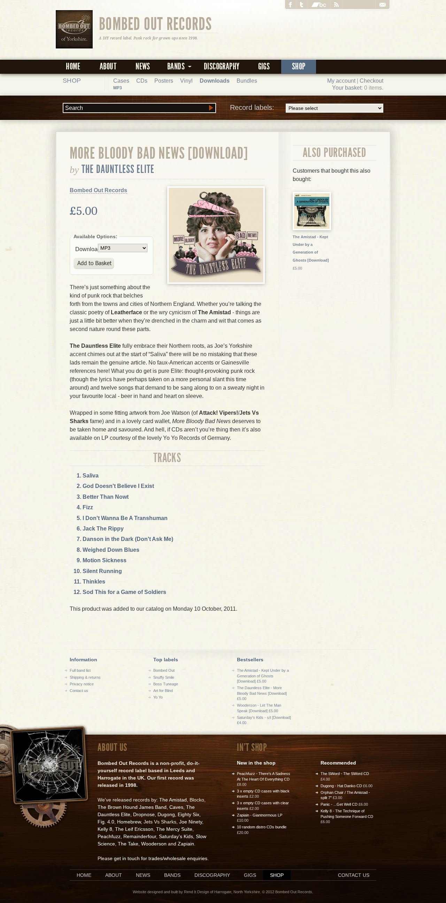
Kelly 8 (105, 829)
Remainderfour (139, 836)
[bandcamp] (318, 4)
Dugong (166, 814)
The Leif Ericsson (134, 829)
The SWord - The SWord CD (345, 774)
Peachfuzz (109, 836)
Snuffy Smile (163, 677)
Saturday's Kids (176, 836)
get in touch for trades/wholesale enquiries (160, 858)
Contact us (79, 690)
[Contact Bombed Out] (382, 4)
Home (73, 66)
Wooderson (154, 843)
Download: (86, 249)
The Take (128, 843)
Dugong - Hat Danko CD (341, 786)
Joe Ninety (190, 822)
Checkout (371, 81)
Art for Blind (163, 690)
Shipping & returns (85, 677)
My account (341, 81)
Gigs (264, 66)
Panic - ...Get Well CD (339, 804)
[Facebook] (290, 4)
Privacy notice (82, 684)
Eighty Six (188, 814)
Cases (121, 81)
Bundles (247, 81)
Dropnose (144, 814)
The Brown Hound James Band (132, 807)
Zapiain (186, 843)
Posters (163, 81)
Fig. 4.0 (106, 822)
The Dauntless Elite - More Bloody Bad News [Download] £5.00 (262, 693)
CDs (141, 81)
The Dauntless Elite (118, 169)
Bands (172, 875)
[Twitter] (301, 4)
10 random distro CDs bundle (261, 827)
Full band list (80, 670)
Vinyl (186, 81)
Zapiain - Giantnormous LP (259, 815)
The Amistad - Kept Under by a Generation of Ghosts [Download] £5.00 (263, 675)
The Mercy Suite (174, 829)
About (108, 66)
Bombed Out (164, 670)
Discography (221, 66)
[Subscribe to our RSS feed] (336, 4)
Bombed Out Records (155, 23)
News (143, 66)
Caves (176, 807)
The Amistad (173, 800)
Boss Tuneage (165, 684)
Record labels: (252, 107)
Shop (299, 66)
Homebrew (129, 822)
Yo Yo (158, 697)
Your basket (346, 88)
